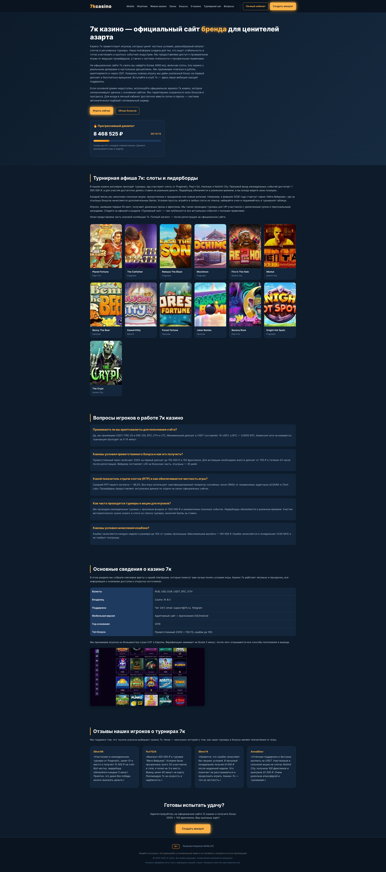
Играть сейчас (101, 110)
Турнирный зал (212, 6)
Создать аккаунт (283, 6)
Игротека (142, 6)
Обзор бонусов (127, 110)
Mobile (130, 6)
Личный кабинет (256, 6)
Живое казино (158, 6)
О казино (196, 6)
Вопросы (229, 6)
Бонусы (183, 6)
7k (101, 6)
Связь (172, 6)
